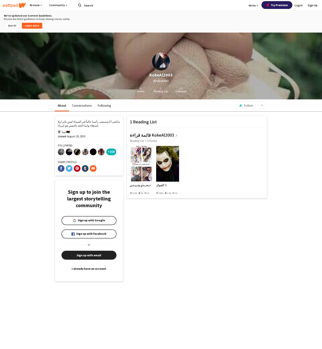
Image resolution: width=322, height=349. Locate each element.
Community (57, 5)
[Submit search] (79, 5)
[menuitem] (246, 105)
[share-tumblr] (85, 168)
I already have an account (89, 268)
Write (252, 5)
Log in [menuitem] (299, 5)
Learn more (32, 25)
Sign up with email (89, 255)
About (62, 105)
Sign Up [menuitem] (313, 5)
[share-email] (93, 168)
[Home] (14, 5)
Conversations (82, 105)
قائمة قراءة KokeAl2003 (152, 135)
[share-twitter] (69, 168)
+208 (111, 151)
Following (104, 105)
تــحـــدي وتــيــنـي (140, 185)
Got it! (12, 25)
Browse (35, 5)
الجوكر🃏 (162, 185)
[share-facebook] (61, 168)
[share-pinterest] (77, 168)
